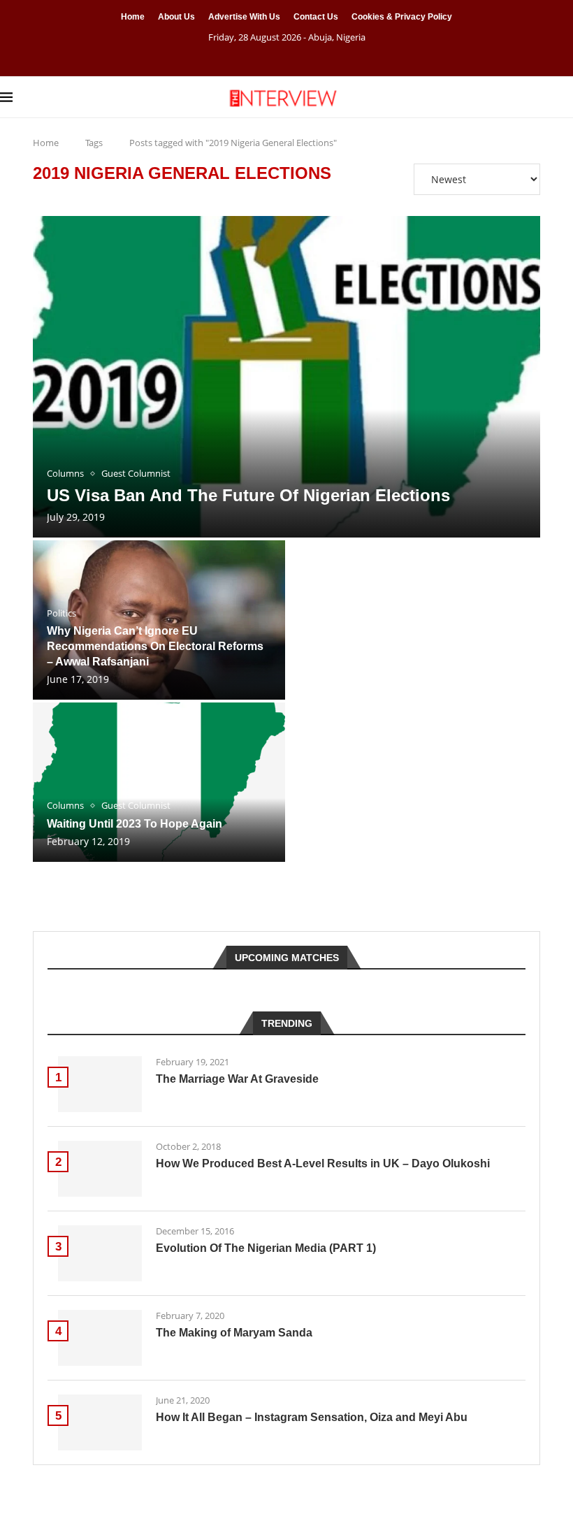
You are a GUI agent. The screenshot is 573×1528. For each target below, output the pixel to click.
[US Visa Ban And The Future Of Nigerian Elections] (286, 377)
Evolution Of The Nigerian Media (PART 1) (266, 1248)
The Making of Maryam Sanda (234, 1333)
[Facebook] (269, 56)
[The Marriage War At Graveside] (100, 1084)
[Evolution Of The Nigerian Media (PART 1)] (100, 1253)
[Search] (566, 97)
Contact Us (315, 17)
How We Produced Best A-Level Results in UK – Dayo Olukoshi (323, 1163)
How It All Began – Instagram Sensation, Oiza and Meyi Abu (311, 1417)
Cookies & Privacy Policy (401, 17)
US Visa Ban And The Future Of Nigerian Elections (248, 495)
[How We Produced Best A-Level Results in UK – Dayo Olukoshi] (100, 1169)
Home (133, 17)
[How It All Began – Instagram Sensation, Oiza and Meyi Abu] (100, 1422)
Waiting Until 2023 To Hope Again (134, 824)
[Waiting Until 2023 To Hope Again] (159, 782)
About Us (176, 17)
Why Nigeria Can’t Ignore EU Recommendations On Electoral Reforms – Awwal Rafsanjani (155, 646)
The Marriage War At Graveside (237, 1079)
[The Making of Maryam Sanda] (100, 1338)
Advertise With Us (244, 17)
